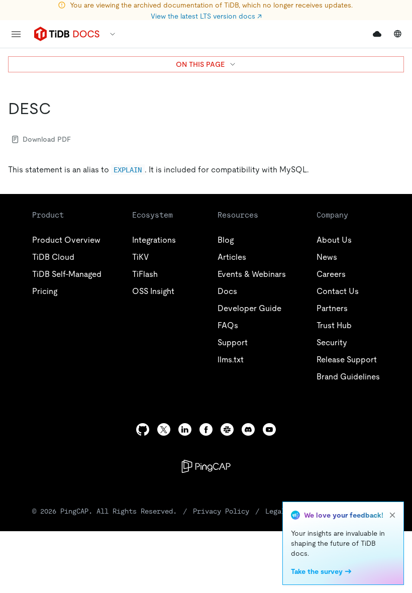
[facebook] (206, 429)
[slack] (227, 429)
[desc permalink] (59, 109)
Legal (275, 511)
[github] (142, 429)
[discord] (248, 429)
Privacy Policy (221, 511)
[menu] (16, 34)
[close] (392, 515)
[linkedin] (184, 429)
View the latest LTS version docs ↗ (206, 16)
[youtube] (269, 429)
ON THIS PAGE (200, 64)
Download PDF (47, 139)
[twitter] (163, 429)
